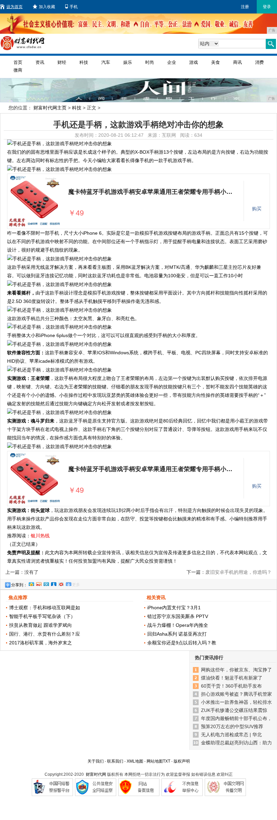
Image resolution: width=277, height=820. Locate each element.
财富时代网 (96, 774)
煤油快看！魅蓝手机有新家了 (231, 678)
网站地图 (155, 761)
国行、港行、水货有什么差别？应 (44, 634)
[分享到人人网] (53, 583)
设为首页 (14, 6)
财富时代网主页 (50, 107)
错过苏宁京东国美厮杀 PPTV (177, 616)
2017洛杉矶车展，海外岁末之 (40, 642)
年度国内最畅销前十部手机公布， (236, 718)
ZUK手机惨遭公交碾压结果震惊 (234, 710)
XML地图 (135, 761)
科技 (83, 62)
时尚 (149, 62)
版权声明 (182, 761)
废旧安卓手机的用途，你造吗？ (238, 572)
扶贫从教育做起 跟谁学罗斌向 (40, 625)
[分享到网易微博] (61, 583)
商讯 (237, 62)
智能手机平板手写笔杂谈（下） (42, 616)
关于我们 (95, 761)
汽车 (105, 62)
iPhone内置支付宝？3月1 (174, 607)
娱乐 (127, 62)
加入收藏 (47, 6)
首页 (18, 62)
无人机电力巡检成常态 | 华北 (231, 734)
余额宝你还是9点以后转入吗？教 (181, 642)
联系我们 (115, 761)
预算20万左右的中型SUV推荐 (232, 726)
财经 (61, 62)
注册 (245, 6)
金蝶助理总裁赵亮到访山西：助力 (236, 742)
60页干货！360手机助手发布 (231, 686)
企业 (171, 62)
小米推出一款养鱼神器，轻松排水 (236, 702)
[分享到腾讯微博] (46, 583)
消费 (259, 62)
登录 (267, 6)
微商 (18, 70)
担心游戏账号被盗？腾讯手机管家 (236, 694)
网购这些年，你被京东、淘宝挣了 (236, 669)
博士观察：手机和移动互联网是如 (44, 607)
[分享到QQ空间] (31, 583)
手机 (74, 6)
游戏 (193, 62)
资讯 (39, 62)
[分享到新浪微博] (38, 583)
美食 (215, 62)
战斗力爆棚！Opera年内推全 (177, 625)
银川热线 (40, 535)
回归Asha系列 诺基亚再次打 (177, 634)
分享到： (19, 585)
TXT (166, 761)
